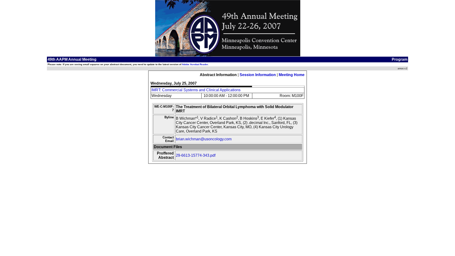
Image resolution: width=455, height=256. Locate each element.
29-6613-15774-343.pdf (195, 155)
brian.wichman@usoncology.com (204, 139)
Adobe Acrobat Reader (195, 64)
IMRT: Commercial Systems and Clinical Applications (196, 90)
